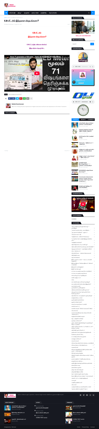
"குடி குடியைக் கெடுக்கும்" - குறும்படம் (83, 232)
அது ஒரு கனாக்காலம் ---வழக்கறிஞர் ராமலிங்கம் (83, 249)
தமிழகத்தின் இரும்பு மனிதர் (83, 372)
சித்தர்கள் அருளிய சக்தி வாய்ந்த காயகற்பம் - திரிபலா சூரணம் (83, 356)
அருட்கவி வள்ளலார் (83, 257)
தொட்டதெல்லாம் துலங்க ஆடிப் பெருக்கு (83, 374)
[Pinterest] (20, 98)
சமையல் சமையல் (83, 341)
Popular (75, 119)
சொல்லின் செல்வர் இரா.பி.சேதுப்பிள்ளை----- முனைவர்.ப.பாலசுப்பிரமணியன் (85, 164)
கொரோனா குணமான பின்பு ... (83, 334)
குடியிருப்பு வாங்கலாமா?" (83, 320)
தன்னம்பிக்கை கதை (83, 365)
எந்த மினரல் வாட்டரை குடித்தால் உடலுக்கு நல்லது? (83, 295)
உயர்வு (83, 280)
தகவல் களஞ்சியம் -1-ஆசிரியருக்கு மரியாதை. (83, 359)
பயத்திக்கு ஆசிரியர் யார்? (83, 382)
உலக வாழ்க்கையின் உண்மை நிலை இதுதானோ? (83, 284)
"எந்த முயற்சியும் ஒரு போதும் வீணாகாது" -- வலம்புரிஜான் (83, 227)
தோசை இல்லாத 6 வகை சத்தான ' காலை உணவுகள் (83, 376)
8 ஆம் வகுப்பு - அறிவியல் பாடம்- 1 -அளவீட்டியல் (86, 143)
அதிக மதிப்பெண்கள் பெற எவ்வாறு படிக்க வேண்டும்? (83, 247)
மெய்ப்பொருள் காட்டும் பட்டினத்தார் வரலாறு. (86, 137)
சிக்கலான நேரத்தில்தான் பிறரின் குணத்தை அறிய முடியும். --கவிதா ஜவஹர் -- (83, 350)
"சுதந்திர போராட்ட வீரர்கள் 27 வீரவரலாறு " (83, 236)
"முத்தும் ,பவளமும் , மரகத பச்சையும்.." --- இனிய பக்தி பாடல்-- (87, 156)
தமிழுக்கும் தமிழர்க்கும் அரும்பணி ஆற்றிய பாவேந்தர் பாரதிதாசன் (86, 130)
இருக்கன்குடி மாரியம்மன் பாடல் (18, 412)
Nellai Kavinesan (18, 104)
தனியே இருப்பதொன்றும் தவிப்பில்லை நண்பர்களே (83, 363)
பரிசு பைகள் (83, 384)
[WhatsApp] (24, 98)
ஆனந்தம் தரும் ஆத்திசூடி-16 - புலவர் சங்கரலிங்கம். (85, 186)
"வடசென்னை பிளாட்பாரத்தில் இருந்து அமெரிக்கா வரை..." (83, 239)
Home (78, 427)
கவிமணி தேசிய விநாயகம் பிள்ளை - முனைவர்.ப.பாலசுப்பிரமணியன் (86, 123)
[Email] (27, 98)
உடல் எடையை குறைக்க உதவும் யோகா (83, 273)
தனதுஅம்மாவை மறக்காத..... (83, 361)
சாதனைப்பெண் (83, 347)
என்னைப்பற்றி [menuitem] (12, 13)
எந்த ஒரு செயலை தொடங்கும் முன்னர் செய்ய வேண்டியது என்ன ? (83, 292)
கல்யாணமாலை (83, 310)
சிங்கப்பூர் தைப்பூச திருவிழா (83, 353)
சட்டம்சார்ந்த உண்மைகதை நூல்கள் (83, 336)
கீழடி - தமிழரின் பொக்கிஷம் (83, 318)
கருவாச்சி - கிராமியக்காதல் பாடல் (19, 419)
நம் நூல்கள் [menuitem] (26, 13)
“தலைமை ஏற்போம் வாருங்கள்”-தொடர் (83, 389)
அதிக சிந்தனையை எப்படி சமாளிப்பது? (83, 244)
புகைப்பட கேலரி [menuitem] (35, 13)
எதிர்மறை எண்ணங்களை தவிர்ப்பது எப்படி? (83, 290)
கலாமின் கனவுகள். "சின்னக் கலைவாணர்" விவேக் (83, 308)
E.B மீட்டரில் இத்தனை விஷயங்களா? (15, 17)
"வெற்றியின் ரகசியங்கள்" (83, 242)
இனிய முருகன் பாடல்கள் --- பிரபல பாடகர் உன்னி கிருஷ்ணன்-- (83, 260)
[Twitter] (17, 98)
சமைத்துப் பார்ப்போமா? (83, 339)
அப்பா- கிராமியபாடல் (83, 251)
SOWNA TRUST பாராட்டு (41, 417)
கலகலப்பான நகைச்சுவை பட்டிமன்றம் (83, 304)
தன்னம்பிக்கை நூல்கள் (83, 367)
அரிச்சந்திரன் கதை (83, 255)
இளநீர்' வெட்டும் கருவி (83, 269)
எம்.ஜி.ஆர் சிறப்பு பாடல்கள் (83, 298)
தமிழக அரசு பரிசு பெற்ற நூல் (83, 369)
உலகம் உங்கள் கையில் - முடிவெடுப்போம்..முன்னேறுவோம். (83, 287)
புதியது (6, 150)
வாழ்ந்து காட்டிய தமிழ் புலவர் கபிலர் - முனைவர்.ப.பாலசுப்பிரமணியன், (86, 150)
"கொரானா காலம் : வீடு (83, 234)
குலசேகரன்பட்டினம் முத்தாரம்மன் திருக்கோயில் (83, 332)
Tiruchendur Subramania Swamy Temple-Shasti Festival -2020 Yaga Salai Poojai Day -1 (86, 179)
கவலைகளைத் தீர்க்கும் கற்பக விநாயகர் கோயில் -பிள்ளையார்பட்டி (83, 313)
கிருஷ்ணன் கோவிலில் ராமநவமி (83, 316)
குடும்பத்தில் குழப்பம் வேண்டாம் (83, 330)
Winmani (14, 427)
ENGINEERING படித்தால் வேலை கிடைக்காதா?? (86, 171)
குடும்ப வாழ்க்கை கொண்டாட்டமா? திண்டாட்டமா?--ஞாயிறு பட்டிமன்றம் (83, 327)
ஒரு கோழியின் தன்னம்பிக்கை (83, 300)
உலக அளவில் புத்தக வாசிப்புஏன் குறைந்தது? (83, 282)
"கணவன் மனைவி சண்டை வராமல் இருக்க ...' (83, 230)
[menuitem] (6, 13)
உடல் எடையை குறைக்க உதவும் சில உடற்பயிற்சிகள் (83, 271)
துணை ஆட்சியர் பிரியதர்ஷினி (42, 408)
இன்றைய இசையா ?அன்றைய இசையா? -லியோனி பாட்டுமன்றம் (83, 264)
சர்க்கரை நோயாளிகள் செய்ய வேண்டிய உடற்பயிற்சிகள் (83, 343)
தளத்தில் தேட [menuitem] (44, 13)
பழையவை (66, 150)
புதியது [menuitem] (19, 13)
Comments (91, 119)
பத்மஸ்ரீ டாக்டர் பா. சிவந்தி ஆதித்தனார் (83, 378)
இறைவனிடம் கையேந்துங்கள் (83, 267)
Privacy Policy (85, 427)
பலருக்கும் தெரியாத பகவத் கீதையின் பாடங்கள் (83, 387)
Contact (92, 427)
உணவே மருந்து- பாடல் (83, 277)
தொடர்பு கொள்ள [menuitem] (53, 13)
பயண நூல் (83, 380)
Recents (83, 119)
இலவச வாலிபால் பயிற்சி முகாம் (42, 412)
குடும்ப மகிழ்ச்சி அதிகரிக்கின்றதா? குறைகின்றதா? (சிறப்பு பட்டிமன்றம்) (83, 323)
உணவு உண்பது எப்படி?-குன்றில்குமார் (83, 275)
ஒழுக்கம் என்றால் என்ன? (83, 302)
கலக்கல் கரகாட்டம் (83, 306)
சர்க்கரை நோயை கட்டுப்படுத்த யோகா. (83, 345)
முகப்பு (5, 17)
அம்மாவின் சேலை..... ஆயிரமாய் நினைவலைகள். (83, 253)
